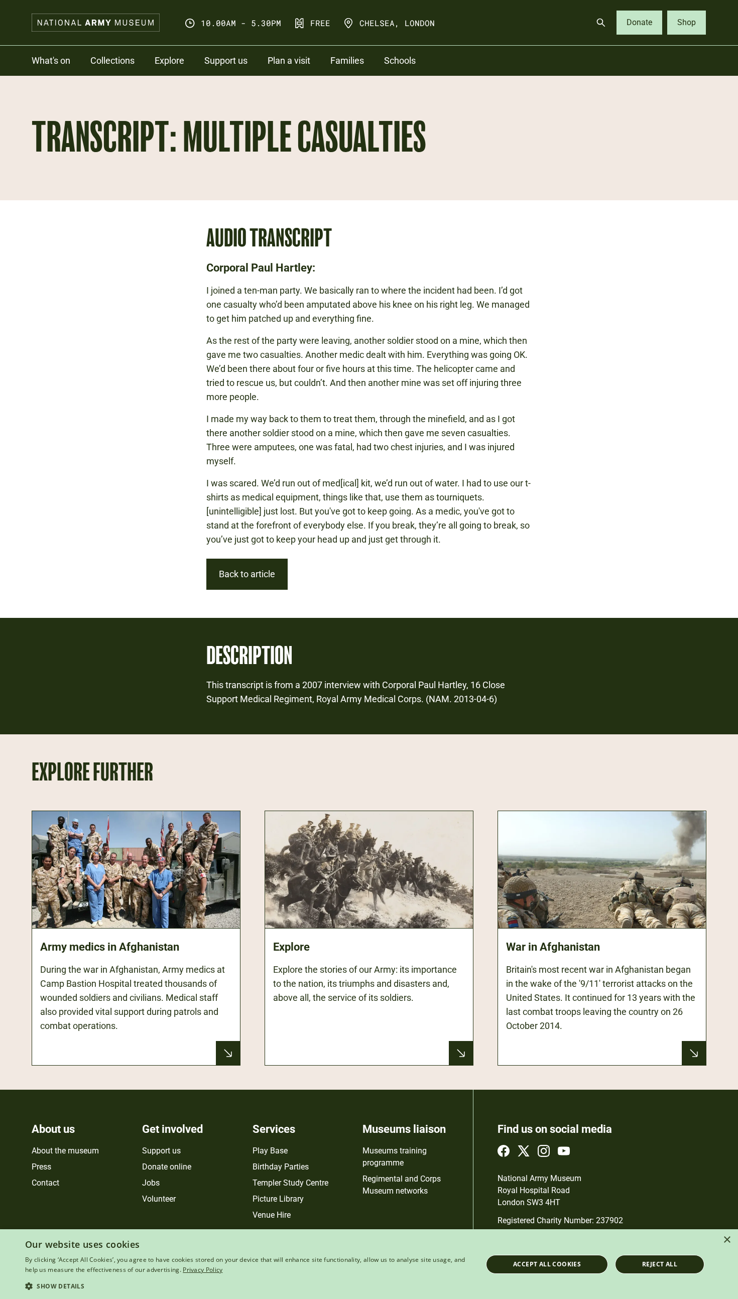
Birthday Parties (281, 1167)
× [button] (726, 1240)
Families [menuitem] (347, 60)
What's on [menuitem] (51, 60)
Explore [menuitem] (169, 60)
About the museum (65, 1150)
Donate (639, 22)
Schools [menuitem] (400, 60)
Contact (45, 1183)
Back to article (247, 574)
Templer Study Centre (290, 1183)
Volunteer (159, 1199)
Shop (686, 22)
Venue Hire (272, 1215)
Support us (161, 1150)
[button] (247, 1285)
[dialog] (369, 1264)
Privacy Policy (202, 1269)
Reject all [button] (659, 1264)
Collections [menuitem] (112, 60)
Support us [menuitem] (226, 60)
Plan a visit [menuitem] (289, 60)
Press (41, 1167)
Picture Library (278, 1199)
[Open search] (601, 23)
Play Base (270, 1150)
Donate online (166, 1167)
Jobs (151, 1183)
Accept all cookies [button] (547, 1264)
